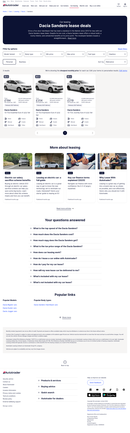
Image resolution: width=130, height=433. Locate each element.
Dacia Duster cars (10, 308)
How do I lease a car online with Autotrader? (55, 258)
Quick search (47, 392)
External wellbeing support (12, 401)
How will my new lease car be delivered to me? (56, 270)
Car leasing (74, 6)
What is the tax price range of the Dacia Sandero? (57, 246)
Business (22, 62)
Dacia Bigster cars (10, 305)
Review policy (7, 399)
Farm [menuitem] (36, 1)
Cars (10, 11)
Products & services (51, 380)
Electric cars (84, 6)
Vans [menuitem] (8, 1)
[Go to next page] (92, 133)
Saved (118, 6)
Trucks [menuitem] (32, 1)
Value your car (54, 6)
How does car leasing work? (47, 252)
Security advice (8, 379)
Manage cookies (7, 406)
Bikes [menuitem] (12, 1)
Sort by (101, 62)
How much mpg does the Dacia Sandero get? (55, 240)
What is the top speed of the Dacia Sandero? (55, 228)
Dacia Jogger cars (10, 311)
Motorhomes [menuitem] (18, 1)
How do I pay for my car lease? (48, 264)
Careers (5, 387)
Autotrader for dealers (52, 398)
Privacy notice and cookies (12, 393)
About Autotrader (8, 384)
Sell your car (43, 6)
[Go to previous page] (37, 133)
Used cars (25, 6)
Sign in (125, 6)
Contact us (6, 382)
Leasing (16, 11)
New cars (34, 6)
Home (5, 11)
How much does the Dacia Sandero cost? (53, 234)
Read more (72, 38)
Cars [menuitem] (4, 1)
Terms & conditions (9, 396)
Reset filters (122, 49)
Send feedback (95, 383)
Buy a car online (95, 6)
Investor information (9, 390)
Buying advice (48, 386)
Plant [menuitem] (40, 1)
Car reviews (65, 6)
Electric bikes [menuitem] (47, 1)
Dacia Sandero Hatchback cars (46, 305)
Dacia (23, 11)
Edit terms (123, 71)
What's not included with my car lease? (52, 282)
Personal (9, 62)
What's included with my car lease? (50, 276)
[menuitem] (25, 6)
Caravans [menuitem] (26, 1)
